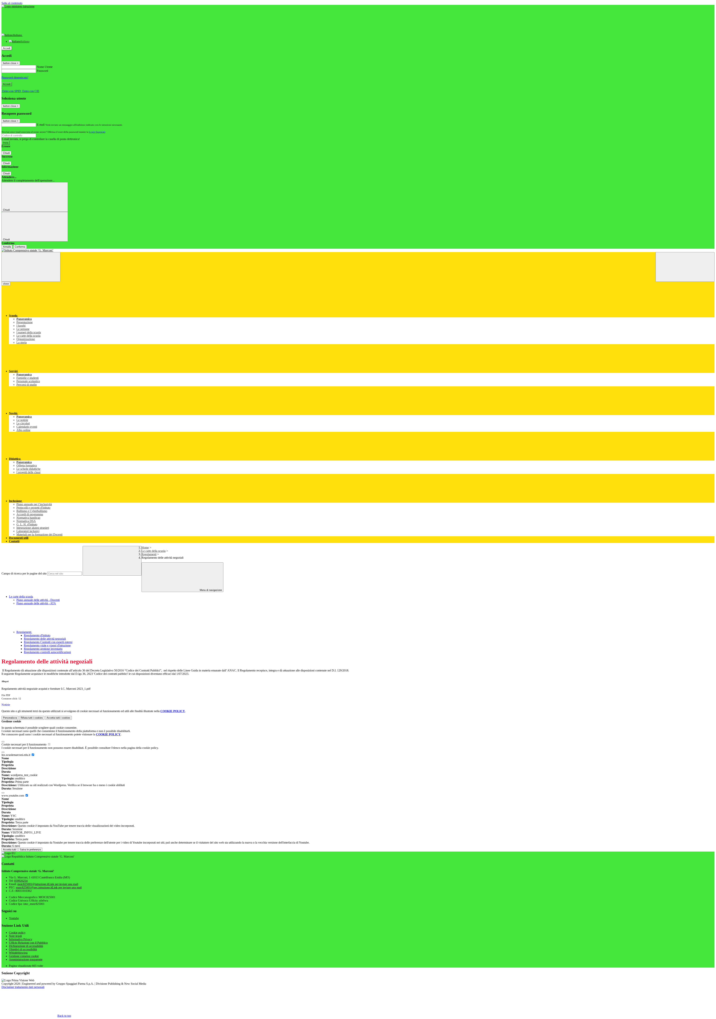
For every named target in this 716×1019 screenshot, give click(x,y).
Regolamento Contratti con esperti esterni (48, 642)
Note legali (15, 936)
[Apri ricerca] (685, 267)
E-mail (41, 124)
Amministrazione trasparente (26, 959)
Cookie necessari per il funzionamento (24, 744)
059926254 (21, 880)
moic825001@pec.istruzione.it (49, 887)
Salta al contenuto (11, 3)
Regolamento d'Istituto (37, 635)
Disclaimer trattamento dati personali (22, 987)
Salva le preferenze (30, 849)
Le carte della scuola (154, 550)
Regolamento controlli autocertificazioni (47, 652)
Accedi (6, 48)
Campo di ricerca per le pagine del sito (24, 573)
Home (145, 547)
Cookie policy (17, 932)
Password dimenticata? (14, 77)
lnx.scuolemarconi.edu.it (16, 754)
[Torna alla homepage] (358, 250)
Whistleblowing (18, 952)
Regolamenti (149, 554)
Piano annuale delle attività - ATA (36, 603)
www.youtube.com (13, 795)
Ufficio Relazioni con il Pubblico (28, 942)
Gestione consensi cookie (24, 956)
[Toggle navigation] (30, 267)
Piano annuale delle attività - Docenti (38, 600)
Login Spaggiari (97, 132)
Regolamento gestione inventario (43, 648)
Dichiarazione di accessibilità (26, 946)
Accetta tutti (58, 717)
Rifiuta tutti (32, 717)
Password (42, 70)
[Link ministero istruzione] (17, 6)
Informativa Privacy (20, 939)
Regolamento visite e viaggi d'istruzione (47, 645)
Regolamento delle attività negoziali (45, 638)
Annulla (7, 246)
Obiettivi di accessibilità (23, 949)
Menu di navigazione (210, 590)
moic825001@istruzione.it (47, 884)
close (6, 283)
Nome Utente (45, 66)
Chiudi (6, 153)
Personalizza (10, 717)
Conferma (20, 246)
